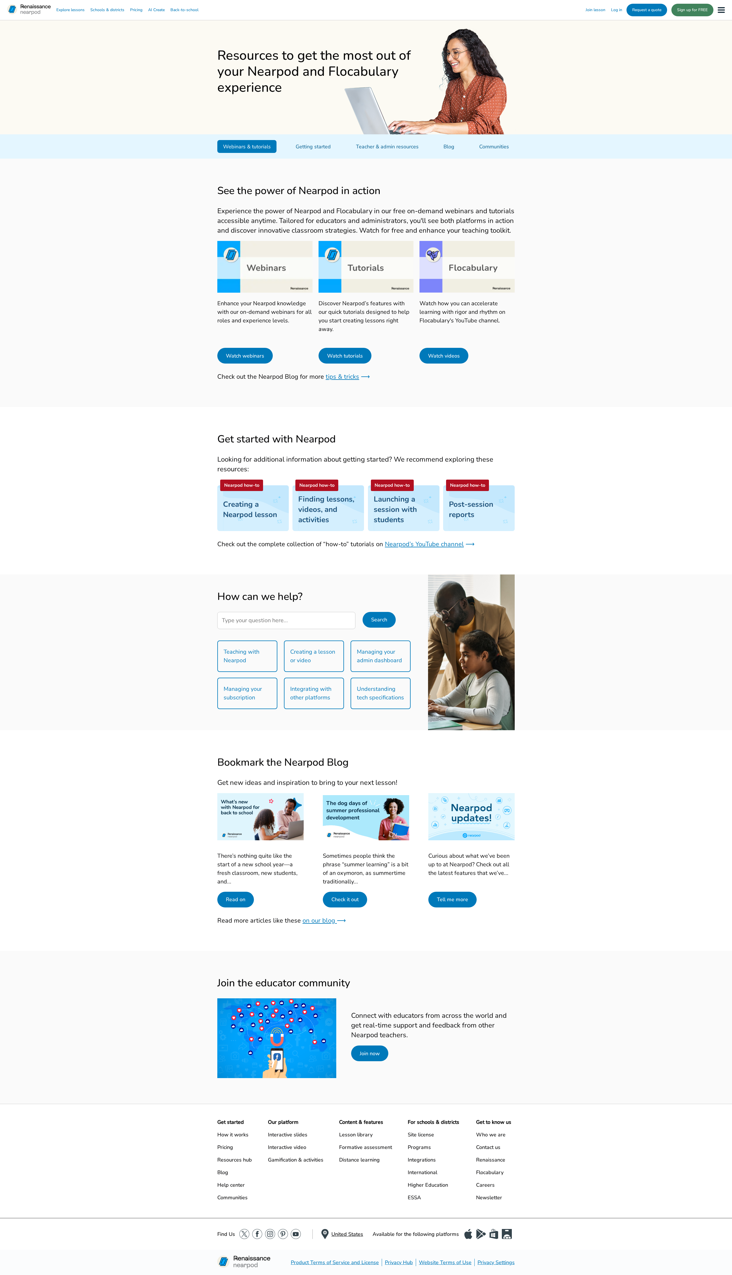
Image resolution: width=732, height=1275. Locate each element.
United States (347, 1234)
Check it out (345, 899)
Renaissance (490, 1159)
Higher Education (428, 1185)
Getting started (313, 146)
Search (379, 619)
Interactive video (287, 1147)
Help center (231, 1185)
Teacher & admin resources (387, 146)
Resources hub (234, 1159)
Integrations (422, 1159)
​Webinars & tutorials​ (247, 146)
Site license (421, 1134)
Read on (235, 899)
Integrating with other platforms (310, 693)
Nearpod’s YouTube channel (424, 544)
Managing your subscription (243, 693)
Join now (370, 1053)
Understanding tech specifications (380, 693)
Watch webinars (245, 355)
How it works (232, 1134)
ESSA (414, 1197)
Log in (616, 10)
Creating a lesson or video (312, 656)
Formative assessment (365, 1147)
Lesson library (356, 1134)
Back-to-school (184, 10)
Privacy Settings (496, 1262)
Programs (419, 1147)
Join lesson (595, 10)
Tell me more (452, 899)
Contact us (488, 1147)
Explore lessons (70, 10)
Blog (448, 146)
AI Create (156, 10)
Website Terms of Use (445, 1262)
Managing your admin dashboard (379, 656)
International (422, 1172)
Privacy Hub (399, 1262)
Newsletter (489, 1197)
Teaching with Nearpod (241, 656)
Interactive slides (287, 1134)
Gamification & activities (295, 1159)
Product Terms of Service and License (335, 1262)
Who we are (491, 1134)
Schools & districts (107, 10)
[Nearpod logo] (29, 10)
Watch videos (444, 355)
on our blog (320, 920)
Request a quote (646, 10)
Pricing (136, 10)
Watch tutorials (345, 355)
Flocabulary (490, 1172)
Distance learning (359, 1159)
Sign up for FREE (692, 10)
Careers (485, 1185)
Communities (494, 146)
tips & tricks (342, 376)
